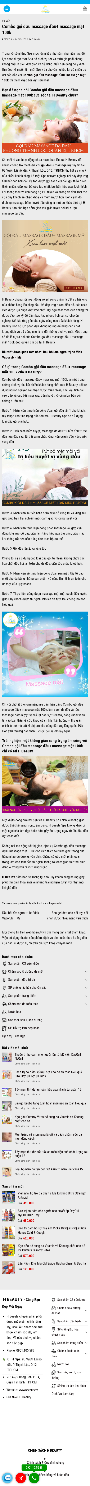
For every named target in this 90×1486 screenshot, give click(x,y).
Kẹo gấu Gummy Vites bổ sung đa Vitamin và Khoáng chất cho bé (49, 1119)
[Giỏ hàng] (85, 8)
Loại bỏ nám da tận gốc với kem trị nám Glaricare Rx (49, 1169)
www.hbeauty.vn (28, 1390)
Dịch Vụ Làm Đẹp (13, 1036)
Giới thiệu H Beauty (18, 1397)
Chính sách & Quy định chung (45, 1463)
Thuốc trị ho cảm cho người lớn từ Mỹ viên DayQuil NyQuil (48, 1057)
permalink (57, 903)
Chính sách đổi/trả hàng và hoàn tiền (45, 1475)
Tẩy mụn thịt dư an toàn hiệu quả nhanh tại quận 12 (48, 1089)
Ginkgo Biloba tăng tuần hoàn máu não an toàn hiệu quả (50, 1103)
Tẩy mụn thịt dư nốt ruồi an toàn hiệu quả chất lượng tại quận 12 (51, 1154)
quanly (36, 39)
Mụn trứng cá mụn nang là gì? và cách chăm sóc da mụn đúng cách (48, 1136)
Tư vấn (6, 21)
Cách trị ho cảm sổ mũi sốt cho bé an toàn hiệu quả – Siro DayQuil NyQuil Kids (50, 1074)
